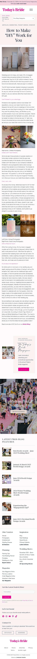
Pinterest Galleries (25, 542)
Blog (21, 535)
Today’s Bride (23, 25)
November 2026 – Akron (26, 552)
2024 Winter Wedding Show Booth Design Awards (22, 493)
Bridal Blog (26, 324)
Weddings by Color (7, 560)
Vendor (32, 25)
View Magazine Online (8, 571)
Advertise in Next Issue (8, 578)
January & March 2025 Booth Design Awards (22, 466)
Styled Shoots (23, 540)
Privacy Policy (25, 600)
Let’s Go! (23, 369)
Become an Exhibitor (19, 411)
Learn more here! (21, 3)
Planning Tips (6, 553)
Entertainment (6, 540)
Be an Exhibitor (24, 557)
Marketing (13, 25)
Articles (7, 15)
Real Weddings (24, 538)
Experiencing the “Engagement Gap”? (21, 506)
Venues (4, 535)
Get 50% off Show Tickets (27, 555)
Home (3, 15)
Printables (5, 558)
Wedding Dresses (7, 542)
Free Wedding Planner (8, 556)
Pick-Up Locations (7, 574)
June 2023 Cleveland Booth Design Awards (24, 520)
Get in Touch (8, 632)
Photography (5, 538)
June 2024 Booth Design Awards (22, 479)
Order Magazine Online (8, 576)
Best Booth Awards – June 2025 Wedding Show (23, 452)
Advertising (21, 632)
